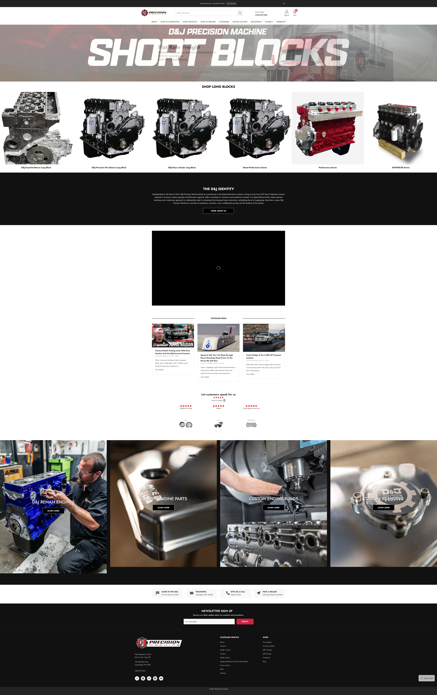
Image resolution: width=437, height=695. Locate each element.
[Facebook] (137, 678)
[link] (201, 593)
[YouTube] (161, 678)
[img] (218, 397)
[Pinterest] (149, 678)
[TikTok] (155, 678)
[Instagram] (143, 678)
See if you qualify (231, 3)
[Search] (209, 13)
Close (284, 4)
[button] (216, 430)
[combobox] (206, 13)
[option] (173, 349)
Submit (245, 621)
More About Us (218, 211)
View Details (159, 370)
